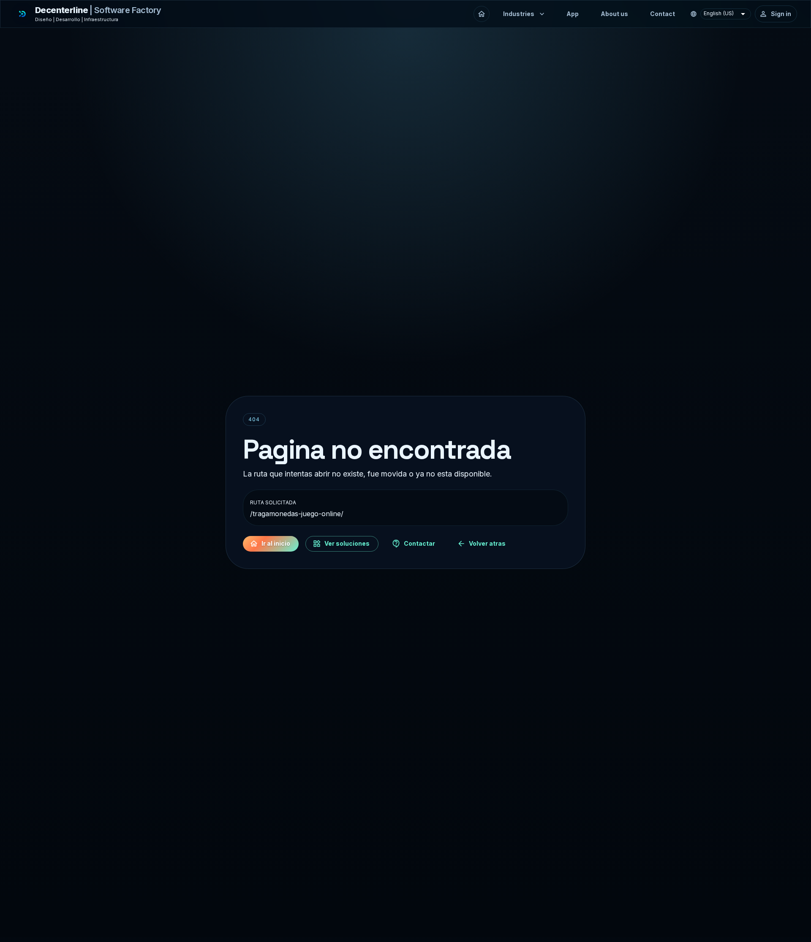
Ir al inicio (275, 543)
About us (614, 13)
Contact (662, 13)
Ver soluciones (347, 543)
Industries (518, 13)
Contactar (419, 543)
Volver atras (487, 543)
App (572, 13)
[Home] (482, 14)
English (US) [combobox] (719, 13)
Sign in (781, 13)
